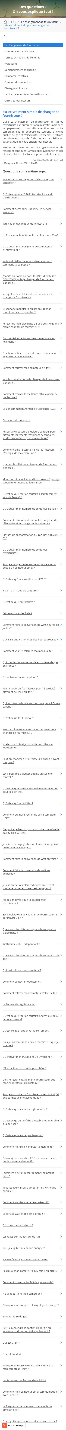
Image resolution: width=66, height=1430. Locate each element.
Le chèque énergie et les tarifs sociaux (27, 94)
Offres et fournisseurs (17, 100)
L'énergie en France (15, 88)
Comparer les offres (16, 76)
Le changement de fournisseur (22, 45)
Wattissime (10, 63)
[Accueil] (5, 22)
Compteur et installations (19, 51)
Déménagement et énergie (20, 69)
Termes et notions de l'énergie (22, 57)
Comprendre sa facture (18, 82)
